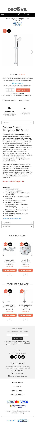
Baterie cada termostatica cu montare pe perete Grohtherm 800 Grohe (9, 261)
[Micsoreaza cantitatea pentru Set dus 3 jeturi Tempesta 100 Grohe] (7, 90)
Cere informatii (24, 100)
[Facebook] (12, 357)
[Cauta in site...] (33, 14)
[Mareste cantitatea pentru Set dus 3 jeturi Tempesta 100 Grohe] (12, 90)
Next (32, 52)
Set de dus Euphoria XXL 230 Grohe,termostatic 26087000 (25, 306)
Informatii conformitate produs (12, 218)
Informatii (16, 383)
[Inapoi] (1, 19)
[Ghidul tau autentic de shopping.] (10, 420)
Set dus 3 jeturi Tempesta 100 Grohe (9, 306)
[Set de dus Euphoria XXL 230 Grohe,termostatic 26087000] (25, 296)
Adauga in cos (22, 90)
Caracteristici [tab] (6, 223)
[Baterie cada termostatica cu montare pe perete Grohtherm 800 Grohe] (9, 249)
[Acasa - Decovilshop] (17, 9)
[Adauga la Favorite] (9, 274)
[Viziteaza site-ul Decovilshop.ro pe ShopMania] (22, 420)
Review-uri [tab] (7, 226)
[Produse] (2, 15)
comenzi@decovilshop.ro (18, 376)
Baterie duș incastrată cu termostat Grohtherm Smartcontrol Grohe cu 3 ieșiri (25, 261)
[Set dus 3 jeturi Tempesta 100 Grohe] (17, 50)
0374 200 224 (19, 371)
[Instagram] (23, 357)
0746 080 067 (19, 373)
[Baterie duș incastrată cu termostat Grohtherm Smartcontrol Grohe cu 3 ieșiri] (25, 249)
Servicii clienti (17, 391)
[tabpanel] (17, 50)
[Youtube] (15, 357)
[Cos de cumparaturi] (28, 14)
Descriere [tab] (5, 122)
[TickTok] (19, 357)
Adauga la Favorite (9, 100)
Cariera (17, 387)
